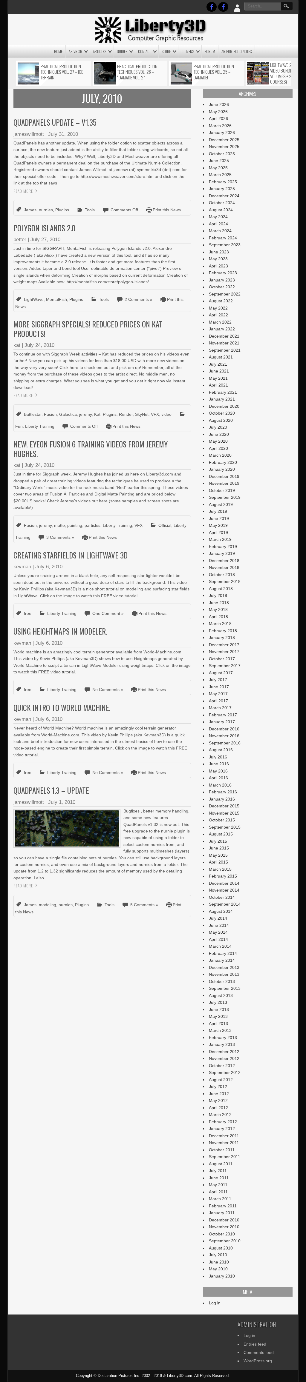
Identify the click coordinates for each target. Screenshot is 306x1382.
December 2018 (224, 560)
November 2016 (224, 735)
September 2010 (225, 1240)
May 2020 (218, 441)
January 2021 (222, 399)
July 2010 (218, 1254)
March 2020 (220, 455)
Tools (90, 209)
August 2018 (221, 588)
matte (59, 525)
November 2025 (224, 146)
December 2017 (224, 644)
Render (126, 414)
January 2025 (222, 188)
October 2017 (222, 658)
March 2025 (220, 174)
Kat (97, 414)
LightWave (34, 299)
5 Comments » (144, 904)
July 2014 (218, 918)
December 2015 (224, 806)
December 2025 (224, 139)
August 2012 (221, 1079)
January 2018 (222, 637)
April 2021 (218, 385)
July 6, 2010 (48, 567)
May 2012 (218, 1100)
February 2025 (223, 181)
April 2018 (218, 616)
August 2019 (221, 504)
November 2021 (224, 343)
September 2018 (225, 581)
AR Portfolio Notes (236, 51)
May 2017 (218, 693)
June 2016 (219, 763)
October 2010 (222, 1234)
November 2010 (224, 1226)
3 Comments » (60, 537)
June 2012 (219, 1093)
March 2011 (220, 1198)
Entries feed (255, 1344)
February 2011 (223, 1206)
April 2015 (218, 862)
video (166, 414)
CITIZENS (187, 51)
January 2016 (222, 799)
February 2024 (223, 238)
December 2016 (224, 729)
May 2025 (218, 167)
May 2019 (218, 525)
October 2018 (222, 574)
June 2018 (219, 602)
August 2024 (221, 209)
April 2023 (218, 266)
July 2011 (218, 1170)
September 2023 (225, 244)
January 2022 (222, 329)
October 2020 (222, 413)
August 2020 (221, 420)
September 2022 (225, 294)
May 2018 (218, 609)
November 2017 (224, 651)
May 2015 (218, 855)
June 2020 (219, 434)
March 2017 (220, 707)
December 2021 (224, 336)
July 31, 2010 (63, 134)
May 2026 (218, 111)
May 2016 (218, 771)
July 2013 (218, 1002)
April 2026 (218, 118)
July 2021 (218, 364)
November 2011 (224, 1142)
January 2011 (222, 1212)
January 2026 (222, 132)
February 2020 (223, 462)
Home (58, 51)
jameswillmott (28, 134)
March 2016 (220, 785)
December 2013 (224, 967)
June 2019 (219, 518)
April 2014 (218, 939)
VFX (155, 414)
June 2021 (219, 371)
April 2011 (218, 1191)
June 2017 (219, 686)
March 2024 (220, 230)
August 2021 (221, 357)
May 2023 (218, 258)
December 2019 (224, 476)
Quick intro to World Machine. (61, 707)
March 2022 (220, 322)
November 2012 (224, 1058)
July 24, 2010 (39, 345)
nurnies (46, 209)
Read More (23, 191)
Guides (122, 51)
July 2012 (218, 1086)
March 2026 (220, 125)
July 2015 (218, 841)
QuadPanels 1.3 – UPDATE (51, 790)
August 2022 (221, 300)
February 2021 (223, 392)
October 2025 (222, 153)
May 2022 (218, 308)
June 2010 (219, 1262)
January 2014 (222, 960)
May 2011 (218, 1184)
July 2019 (218, 511)
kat (16, 345)
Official (164, 525)
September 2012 (225, 1072)
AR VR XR (75, 51)
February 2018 (223, 630)
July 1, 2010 (61, 802)
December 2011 (224, 1135)
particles (92, 525)
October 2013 (222, 981)
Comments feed (259, 1352)
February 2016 (223, 792)
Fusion (50, 414)
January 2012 (222, 1128)
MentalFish (56, 299)
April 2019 (218, 532)
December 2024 (224, 195)
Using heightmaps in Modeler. (60, 631)
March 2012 (220, 1114)
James (30, 209)
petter (19, 239)
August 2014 (221, 911)
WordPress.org (258, 1360)
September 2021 (225, 350)
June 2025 (219, 160)
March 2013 (220, 1030)
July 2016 (218, 757)
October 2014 (222, 897)
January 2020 (222, 469)
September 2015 (225, 827)
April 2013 (218, 1023)
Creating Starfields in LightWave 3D (70, 555)
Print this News (167, 209)
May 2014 (218, 932)
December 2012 (224, 1051)
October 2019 (222, 490)
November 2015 (224, 813)
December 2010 (224, 1220)
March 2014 (220, 946)
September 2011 (224, 1156)
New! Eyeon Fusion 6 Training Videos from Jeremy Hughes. (90, 448)
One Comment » (108, 613)
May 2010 (218, 1268)
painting (74, 525)
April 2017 (218, 700)
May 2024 (218, 216)
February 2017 (223, 714)
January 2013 (222, 1044)
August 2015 (221, 834)
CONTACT (144, 51)
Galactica (68, 414)
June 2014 (219, 925)
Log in (215, 1303)
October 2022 (222, 286)
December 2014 (224, 883)
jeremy (85, 414)
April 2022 (218, 315)
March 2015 (220, 869)
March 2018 (220, 623)
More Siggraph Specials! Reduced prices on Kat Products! (88, 328)
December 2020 (224, 406)
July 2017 (218, 679)
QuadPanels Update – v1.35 (55, 122)
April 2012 (218, 1107)
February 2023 (223, 272)
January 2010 (222, 1276)
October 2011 (222, 1149)
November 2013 (224, 974)
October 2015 (222, 820)
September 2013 (225, 988)
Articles (99, 51)
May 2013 (218, 1016)
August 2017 (221, 672)
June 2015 (219, 848)
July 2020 (218, 427)
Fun (19, 426)
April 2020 (218, 448)
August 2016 (221, 749)
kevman (22, 567)
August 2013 (221, 995)
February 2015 (223, 876)
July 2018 (218, 595)
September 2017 (225, 665)
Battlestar (33, 414)
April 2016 (218, 777)
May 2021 (218, 378)
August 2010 (221, 1248)
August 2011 (220, 1163)
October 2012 (222, 1065)
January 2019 (222, 553)
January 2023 (222, 280)
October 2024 (222, 202)
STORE (166, 51)
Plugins (62, 209)
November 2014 (224, 890)
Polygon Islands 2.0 (44, 227)
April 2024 (218, 223)
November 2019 (224, 483)
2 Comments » (138, 299)
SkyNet (142, 414)
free (27, 613)
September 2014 (225, 904)
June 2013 (219, 1009)
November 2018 (224, 567)
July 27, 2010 (45, 239)
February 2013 (223, 1037)
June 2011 (219, 1177)
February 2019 (223, 546)
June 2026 (219, 104)
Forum (210, 51)
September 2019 (225, 497)
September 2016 (225, 743)
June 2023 (219, 252)
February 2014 (223, 953)
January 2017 (222, 721)
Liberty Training (39, 426)
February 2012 (223, 1121)
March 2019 (220, 539)
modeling (47, 904)
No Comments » (107, 689)
